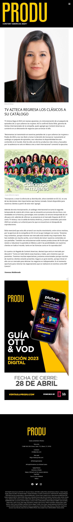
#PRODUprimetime (36, 461)
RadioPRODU (36, 468)
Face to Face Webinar (36, 476)
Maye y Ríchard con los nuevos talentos (36, 472)
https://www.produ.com (36, 457)
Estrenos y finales (36, 470)
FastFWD (36, 474)
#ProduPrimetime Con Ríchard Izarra (36, 464)
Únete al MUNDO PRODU (36, 441)
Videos (36, 478)
